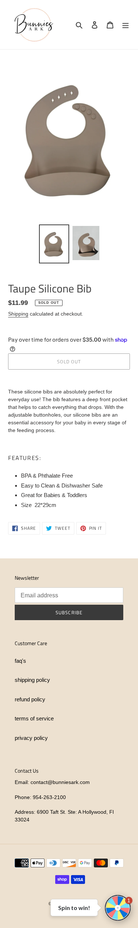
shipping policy (32, 680)
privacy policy (31, 738)
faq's (20, 661)
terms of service (34, 718)
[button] (118, 908)
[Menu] (125, 25)
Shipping (18, 314)
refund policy (30, 699)
